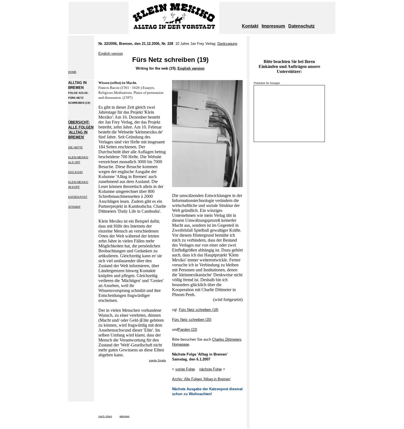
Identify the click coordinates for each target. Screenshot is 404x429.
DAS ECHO (75, 172)
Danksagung (227, 44)
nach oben (105, 416)
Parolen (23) (187, 329)
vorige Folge (185, 369)
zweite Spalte (157, 360)
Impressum (273, 26)
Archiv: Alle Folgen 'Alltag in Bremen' (201, 379)
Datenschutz (301, 26)
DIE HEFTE (75, 147)
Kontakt (250, 26)
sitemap (124, 416)
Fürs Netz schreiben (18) (198, 310)
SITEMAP (74, 206)
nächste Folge (210, 369)
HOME (72, 71)
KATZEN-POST (77, 196)
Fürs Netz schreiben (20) (191, 320)
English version (191, 68)
